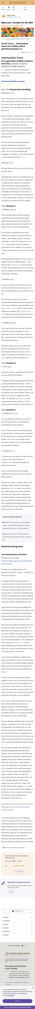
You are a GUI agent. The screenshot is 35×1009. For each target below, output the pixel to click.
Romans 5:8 (22, 398)
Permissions (26, 982)
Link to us (9, 984)
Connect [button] (6, 917)
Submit (11, 892)
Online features (9, 861)
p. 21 (25, 786)
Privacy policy (18, 982)
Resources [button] (6, 931)
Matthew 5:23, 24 (9, 209)
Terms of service (9, 982)
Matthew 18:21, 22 (9, 323)
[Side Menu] (3, 3)
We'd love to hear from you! (18, 882)
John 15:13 (7, 367)
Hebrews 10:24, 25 (10, 413)
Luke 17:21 (18, 643)
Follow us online (14, 945)
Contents (20, 871)
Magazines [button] (6, 921)
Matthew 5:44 (8, 279)
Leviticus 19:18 (10, 308)
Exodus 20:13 (16, 265)
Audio (18, 861)
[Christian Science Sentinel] (17, 2)
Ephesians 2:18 (6, 163)
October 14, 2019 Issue (14, 17)
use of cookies (9, 995)
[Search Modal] (32, 3)
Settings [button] (5, 935)
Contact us (19, 911)
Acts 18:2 (13, 488)
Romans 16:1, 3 (9, 451)
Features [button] (6, 928)
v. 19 (22, 157)
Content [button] (6, 924)
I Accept (17, 1001)
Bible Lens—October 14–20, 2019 (17, 22)
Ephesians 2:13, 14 (27, 52)
